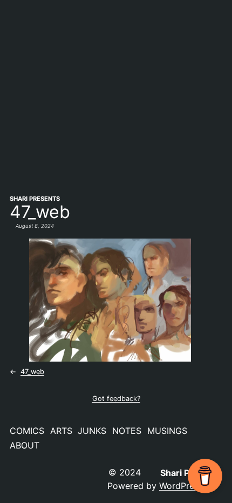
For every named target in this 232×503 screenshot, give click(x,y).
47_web (32, 372)
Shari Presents (35, 198)
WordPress (181, 485)
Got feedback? (116, 399)
